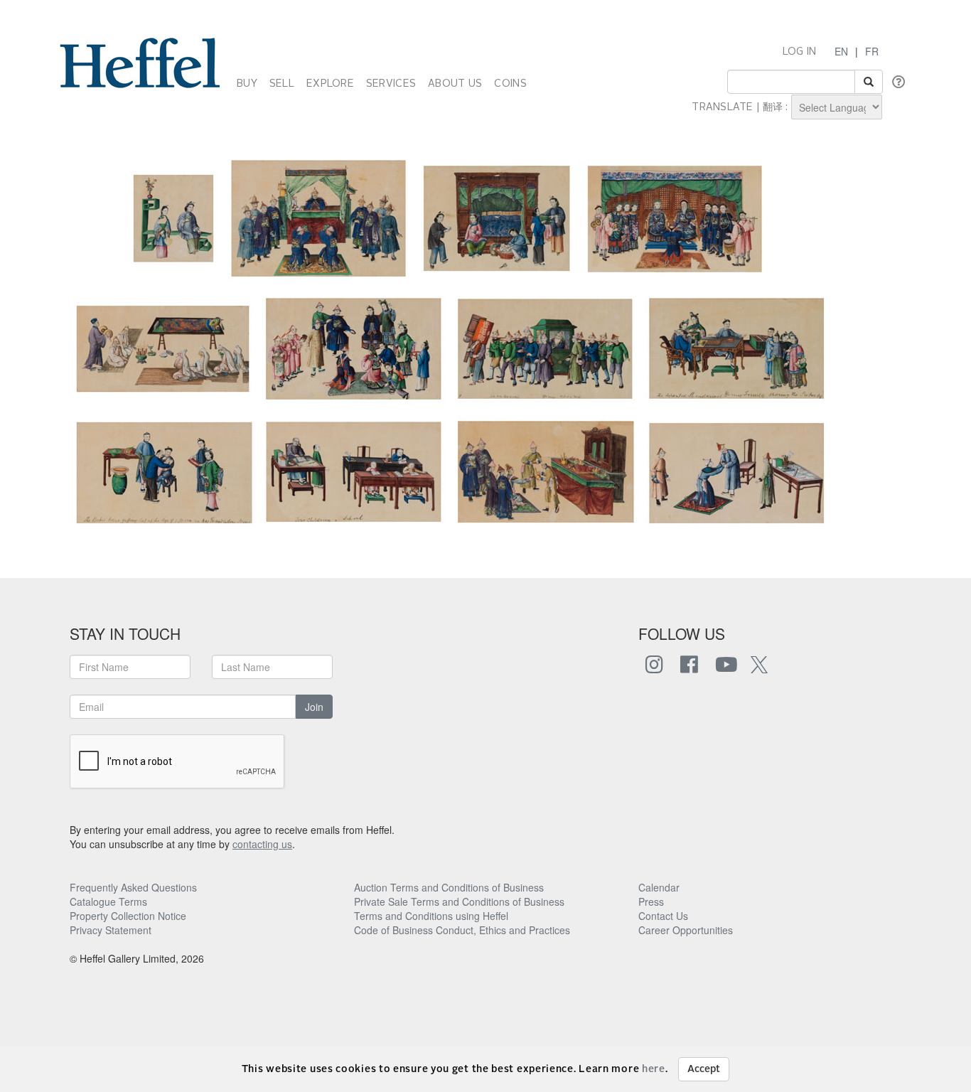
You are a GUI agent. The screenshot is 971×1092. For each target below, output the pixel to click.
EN (841, 51)
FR (872, 51)
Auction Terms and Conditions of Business (449, 887)
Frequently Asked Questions (133, 887)
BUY (247, 84)
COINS (510, 84)
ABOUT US (455, 84)
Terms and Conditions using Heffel (431, 916)
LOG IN (800, 52)
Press (651, 901)
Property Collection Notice (128, 916)
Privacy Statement (110, 930)
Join (314, 707)
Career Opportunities (685, 930)
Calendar (659, 887)
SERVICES (391, 84)
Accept (703, 1069)
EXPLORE (330, 84)
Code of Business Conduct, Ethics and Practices (462, 930)
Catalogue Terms (108, 901)
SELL (281, 84)
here (653, 1069)
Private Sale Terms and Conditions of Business (459, 901)
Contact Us (663, 916)
